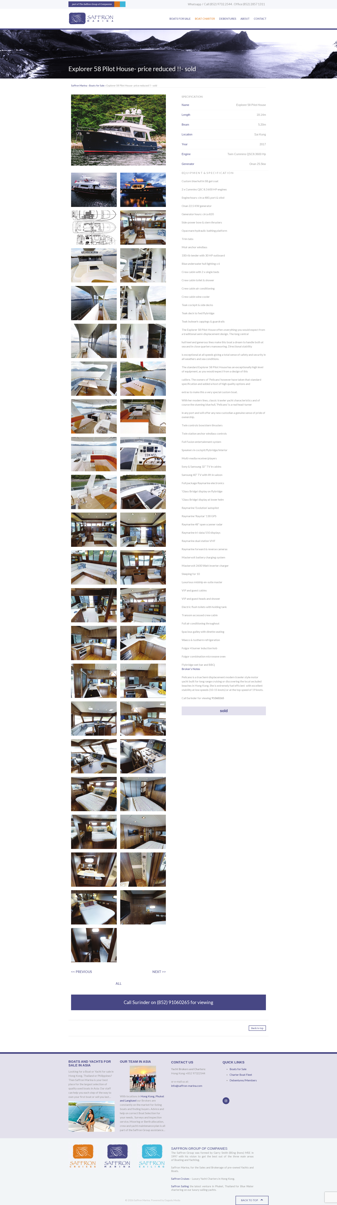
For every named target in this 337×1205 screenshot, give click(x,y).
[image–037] (143, 567)
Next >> (159, 972)
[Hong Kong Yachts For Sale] (90, 18)
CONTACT (260, 18)
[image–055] (94, 832)
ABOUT (245, 18)
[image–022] (94, 379)
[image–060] (94, 907)
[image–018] (94, 303)
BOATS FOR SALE (180, 18)
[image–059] (143, 869)
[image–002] (94, 190)
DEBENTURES (227, 18)
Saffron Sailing (180, 1186)
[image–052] (94, 794)
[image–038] (94, 605)
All (118, 983)
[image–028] (94, 416)
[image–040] (94, 643)
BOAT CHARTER (205, 18)
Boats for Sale (96, 85)
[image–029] (143, 416)
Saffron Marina (79, 85)
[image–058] (94, 869)
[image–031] (143, 454)
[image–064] (94, 945)
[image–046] (94, 718)
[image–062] (143, 907)
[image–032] (94, 492)
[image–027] (143, 379)
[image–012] (143, 227)
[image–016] (94, 265)
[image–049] (94, 756)
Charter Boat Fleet (241, 1074)
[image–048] (143, 718)
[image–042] (94, 681)
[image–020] (94, 341)
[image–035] (143, 530)
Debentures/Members (243, 1080)
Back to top (257, 1028)
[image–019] (143, 303)
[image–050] (143, 756)
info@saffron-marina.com (186, 1085)
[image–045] (143, 681)
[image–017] (143, 265)
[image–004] (94, 227)
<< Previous (81, 972)
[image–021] (143, 341)
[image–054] (143, 794)
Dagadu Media (172, 1200)
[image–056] (143, 832)
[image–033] (143, 492)
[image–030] (94, 454)
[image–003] (143, 190)
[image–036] (94, 567)
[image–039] (143, 605)
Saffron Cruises (180, 1178)
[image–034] (94, 530)
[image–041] (143, 643)
